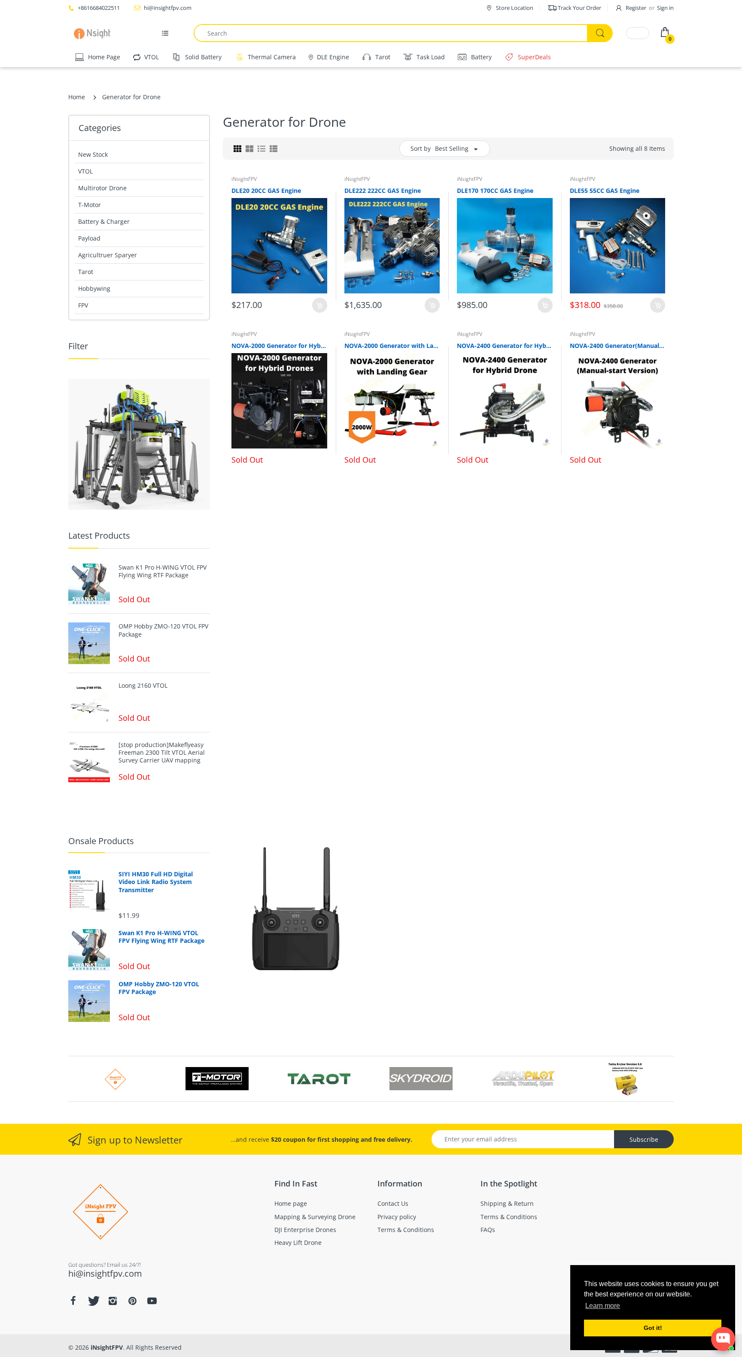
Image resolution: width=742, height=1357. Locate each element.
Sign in (665, 8)
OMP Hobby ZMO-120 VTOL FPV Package (163, 630)
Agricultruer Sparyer (107, 255)
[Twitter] (92, 1301)
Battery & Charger (104, 221)
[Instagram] (112, 1301)
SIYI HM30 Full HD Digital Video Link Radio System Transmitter (156, 881)
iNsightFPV (244, 179)
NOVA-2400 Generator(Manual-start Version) (618, 346)
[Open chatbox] (723, 1339)
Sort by (421, 148)
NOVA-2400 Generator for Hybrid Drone (505, 346)
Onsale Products (101, 841)
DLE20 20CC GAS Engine (266, 190)
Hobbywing (94, 288)
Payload (89, 238)
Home (76, 97)
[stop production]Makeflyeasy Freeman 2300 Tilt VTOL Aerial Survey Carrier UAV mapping (162, 752)
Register (636, 8)
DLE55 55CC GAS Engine (604, 190)
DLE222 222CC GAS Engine (382, 190)
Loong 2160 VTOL (143, 685)
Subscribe (643, 1139)
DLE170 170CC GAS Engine (495, 190)
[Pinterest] (132, 1301)
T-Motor (89, 205)
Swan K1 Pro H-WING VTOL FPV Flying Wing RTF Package (163, 571)
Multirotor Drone (102, 188)
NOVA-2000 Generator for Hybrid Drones (279, 346)
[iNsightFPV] (95, 33)
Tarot (85, 272)
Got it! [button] (653, 1327)
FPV (83, 305)
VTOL (85, 171)
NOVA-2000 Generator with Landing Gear (392, 346)
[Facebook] (73, 1301)
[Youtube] (152, 1301)
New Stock (93, 154)
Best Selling (451, 148)
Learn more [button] (602, 1305)
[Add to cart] (319, 305)
